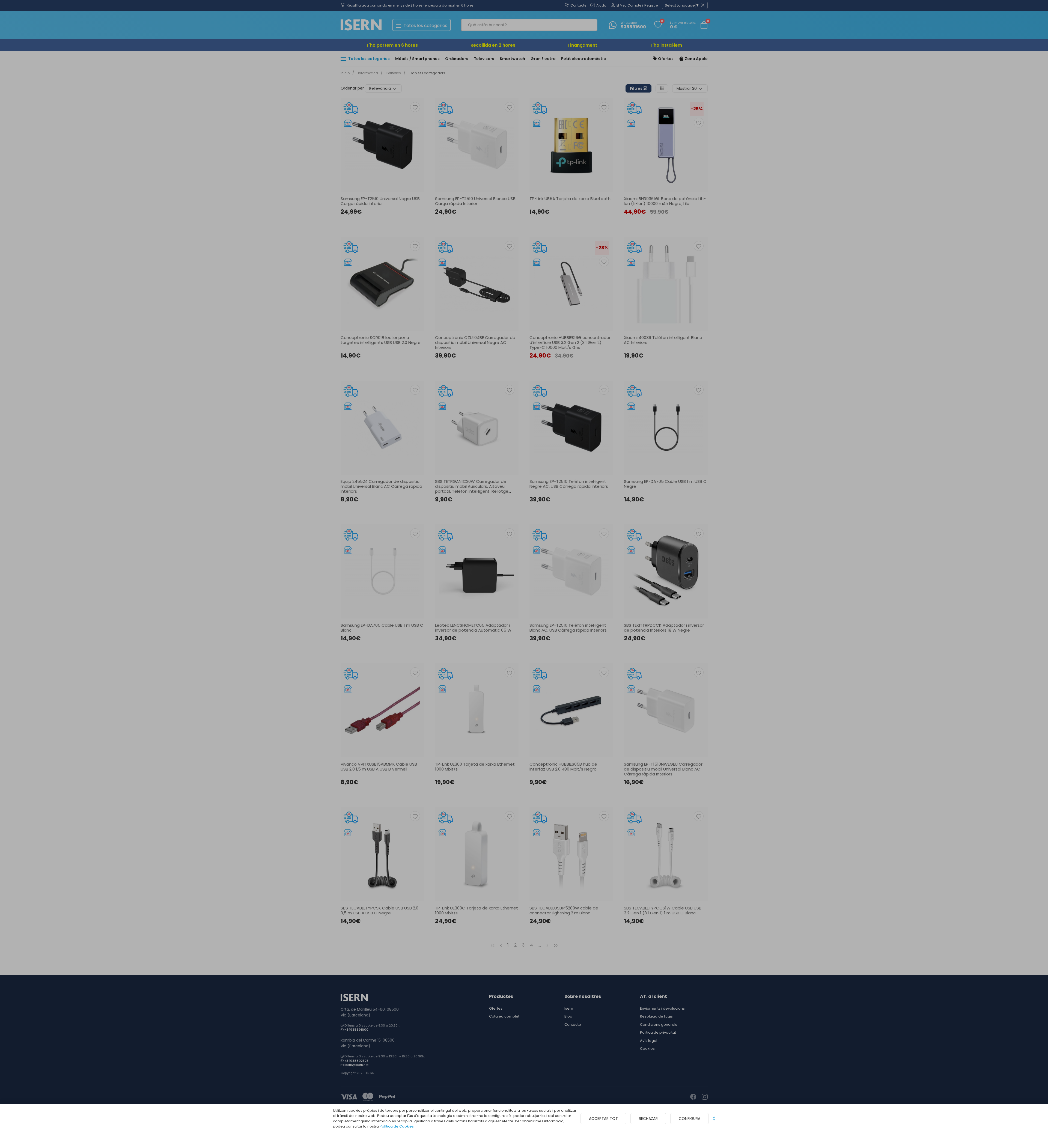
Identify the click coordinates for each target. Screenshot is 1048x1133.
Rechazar (648, 1118)
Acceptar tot (603, 1118)
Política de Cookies (397, 1126)
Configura (689, 1118)
